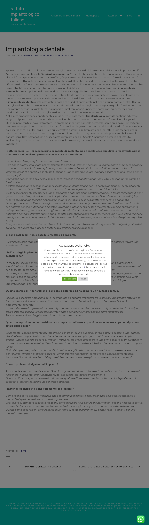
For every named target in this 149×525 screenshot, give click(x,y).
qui (83, 267)
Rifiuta (83, 279)
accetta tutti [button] (70, 279)
